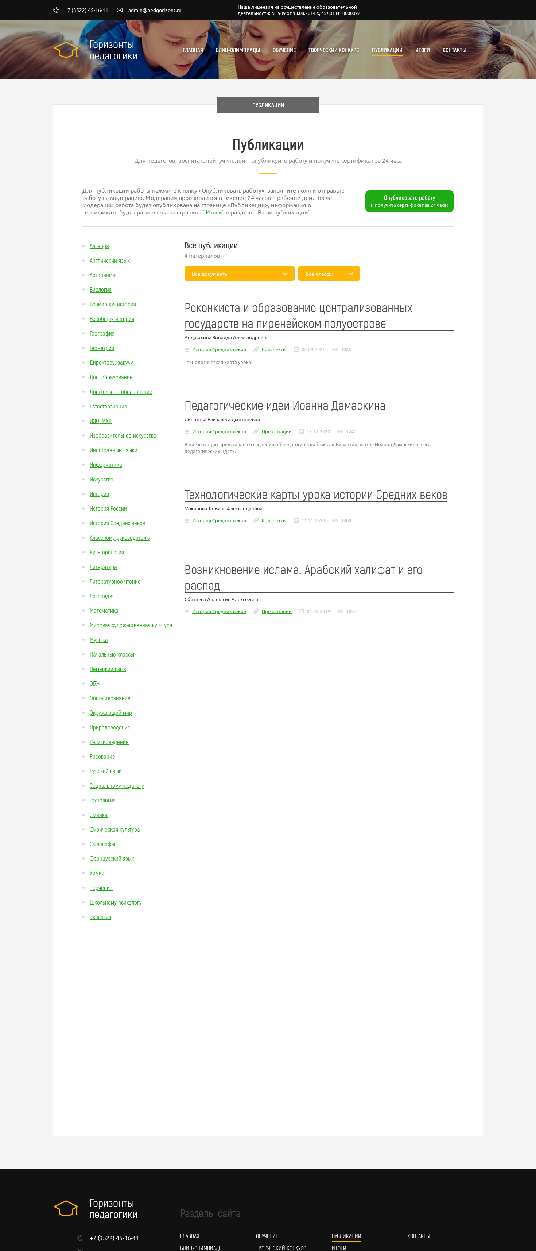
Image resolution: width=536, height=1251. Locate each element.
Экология (100, 916)
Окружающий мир (111, 712)
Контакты (454, 49)
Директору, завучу (111, 362)
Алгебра (99, 245)
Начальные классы (112, 654)
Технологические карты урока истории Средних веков (316, 493)
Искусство (101, 479)
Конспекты (274, 349)
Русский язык (105, 770)
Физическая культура (115, 829)
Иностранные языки (113, 449)
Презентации (277, 431)
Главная (193, 49)
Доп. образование (111, 376)
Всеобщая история (112, 318)
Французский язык (112, 858)
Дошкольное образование (121, 391)
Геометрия (102, 347)
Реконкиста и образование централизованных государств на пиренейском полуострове (298, 314)
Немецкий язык (108, 668)
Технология (103, 799)
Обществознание (110, 697)
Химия (97, 872)
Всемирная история (113, 303)
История (99, 493)
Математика (104, 610)
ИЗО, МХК (101, 420)
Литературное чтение (115, 581)
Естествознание (108, 406)
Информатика (106, 464)
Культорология (107, 551)
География (102, 333)
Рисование (102, 756)
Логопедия (102, 595)
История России (108, 508)
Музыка (99, 639)
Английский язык (110, 260)
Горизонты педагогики (113, 49)
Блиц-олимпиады (238, 49)
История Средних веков (117, 522)
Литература (103, 566)
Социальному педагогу (117, 785)
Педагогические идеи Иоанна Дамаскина (285, 405)
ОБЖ (95, 683)
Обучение (284, 49)
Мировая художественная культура (131, 624)
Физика (99, 814)
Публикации (387, 49)
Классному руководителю (120, 537)
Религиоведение (109, 741)
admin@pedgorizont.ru (155, 10)
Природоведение (110, 727)
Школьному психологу (116, 902)
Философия (103, 843)
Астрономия (104, 274)
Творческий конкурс (333, 49)
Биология (101, 289)
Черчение (101, 887)
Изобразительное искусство (123, 435)
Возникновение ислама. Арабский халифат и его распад (304, 576)
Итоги (422, 49)
